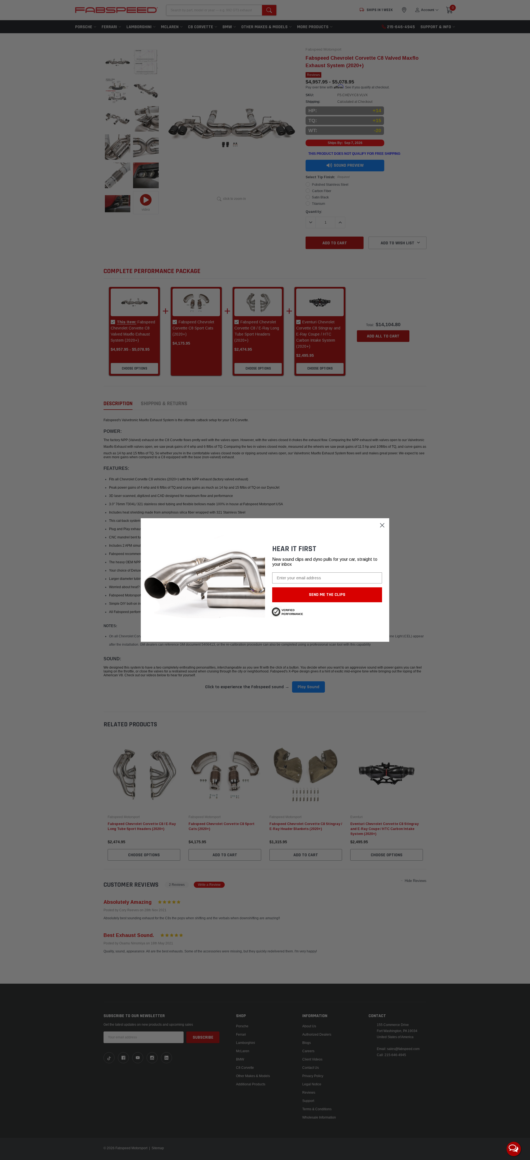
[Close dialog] (382, 525)
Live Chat (514, 1149)
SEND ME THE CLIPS (327, 595)
